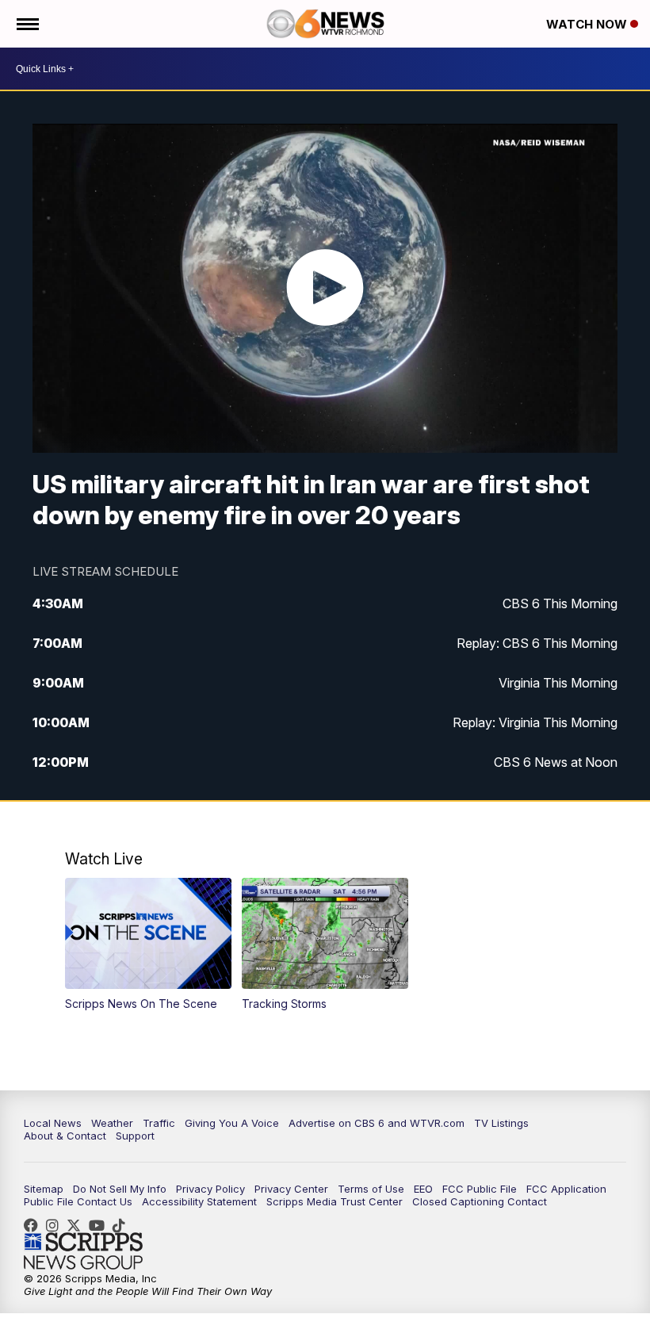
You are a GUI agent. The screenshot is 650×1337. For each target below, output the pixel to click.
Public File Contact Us (78, 1201)
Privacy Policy (210, 1188)
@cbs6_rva (123, 1225)
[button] (148, 944)
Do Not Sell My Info (119, 1188)
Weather (112, 1123)
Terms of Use (371, 1188)
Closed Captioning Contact (479, 1201)
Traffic (159, 1123)
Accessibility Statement (199, 1201)
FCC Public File (479, 1188)
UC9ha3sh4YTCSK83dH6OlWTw (101, 1225)
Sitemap (43, 1188)
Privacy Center (291, 1188)
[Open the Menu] (26, 24)
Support (135, 1135)
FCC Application (566, 1188)
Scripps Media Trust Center (334, 1201)
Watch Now (588, 24)
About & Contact (65, 1135)
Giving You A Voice (232, 1123)
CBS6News (35, 1225)
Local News (53, 1123)
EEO (423, 1188)
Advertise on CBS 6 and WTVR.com (377, 1123)
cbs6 (56, 1225)
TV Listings (501, 1123)
